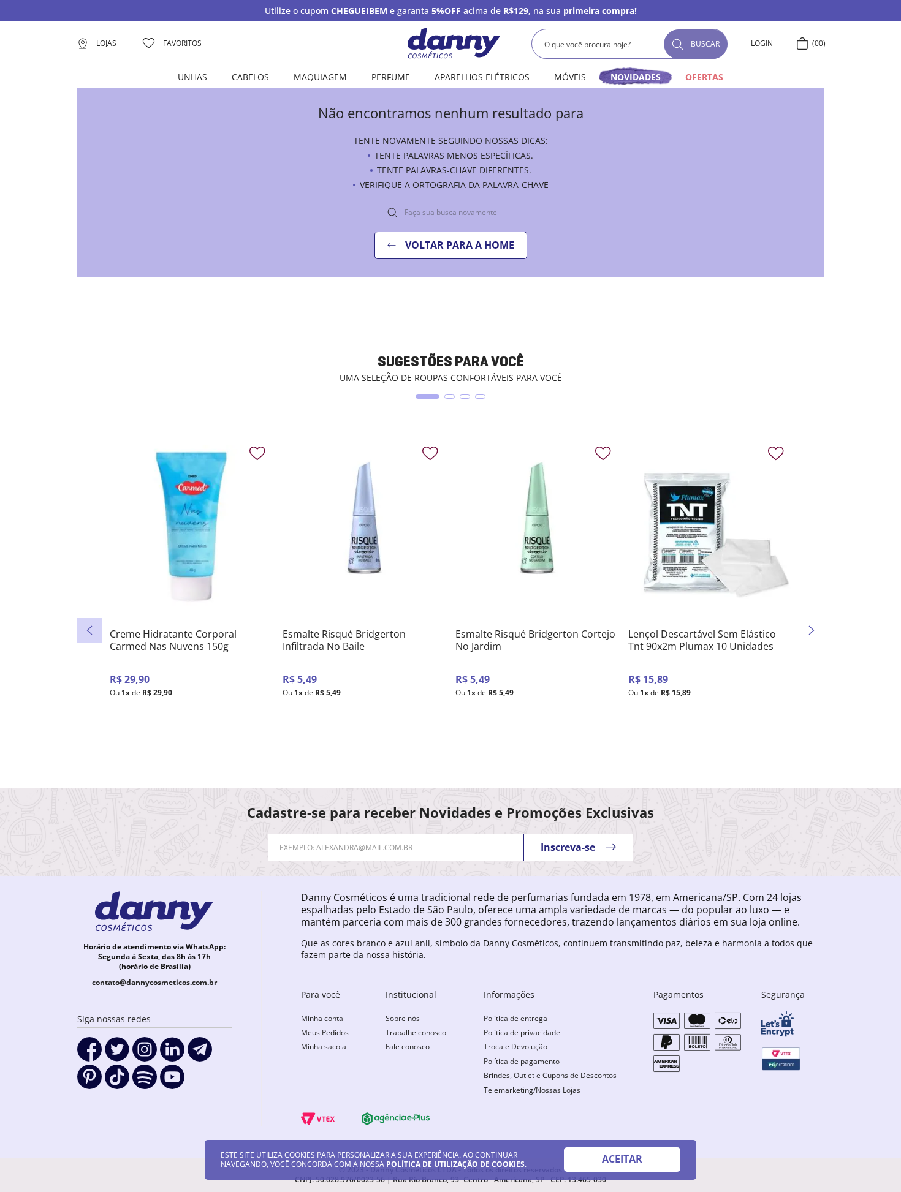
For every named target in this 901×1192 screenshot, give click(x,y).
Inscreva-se (568, 847)
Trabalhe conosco (416, 1032)
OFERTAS (704, 77)
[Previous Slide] (89, 630)
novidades (635, 77)
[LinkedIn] (172, 1053)
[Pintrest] (89, 1081)
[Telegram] (200, 1053)
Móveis (570, 77)
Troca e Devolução (515, 1046)
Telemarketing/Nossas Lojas (532, 1090)
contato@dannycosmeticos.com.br (154, 982)
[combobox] (629, 44)
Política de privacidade (522, 1032)
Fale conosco (408, 1046)
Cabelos (250, 77)
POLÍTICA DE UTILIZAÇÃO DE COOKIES (455, 1164)
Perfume (390, 77)
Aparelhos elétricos (482, 77)
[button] (427, 396)
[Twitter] (117, 1053)
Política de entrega (515, 1018)
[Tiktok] (117, 1081)
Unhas (192, 77)
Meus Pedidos (325, 1032)
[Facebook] (89, 1053)
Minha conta (322, 1018)
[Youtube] (172, 1081)
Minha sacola (323, 1046)
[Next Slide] (811, 630)
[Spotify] (144, 1081)
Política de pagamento (522, 1061)
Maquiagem (320, 77)
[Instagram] (144, 1053)
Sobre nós (403, 1018)
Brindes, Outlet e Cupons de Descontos (550, 1075)
